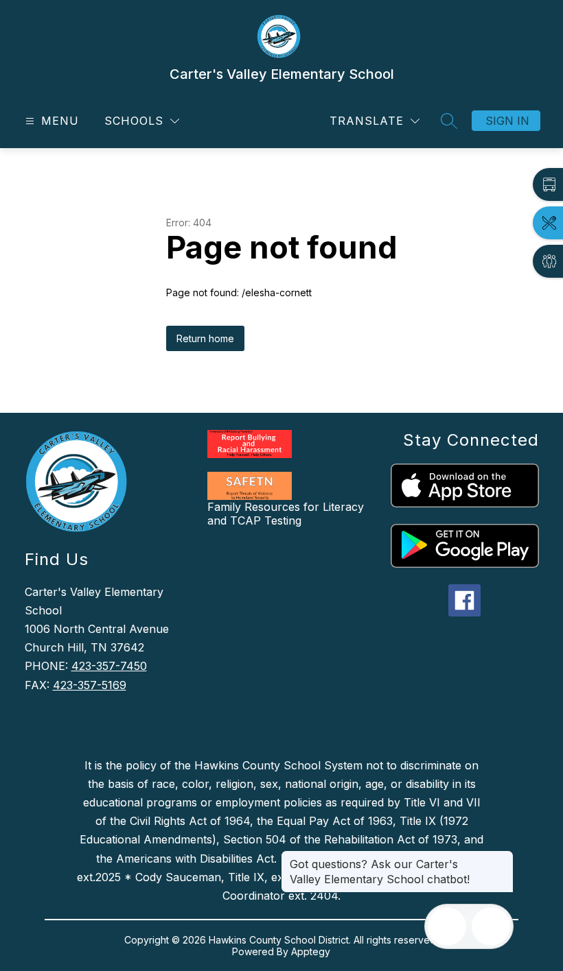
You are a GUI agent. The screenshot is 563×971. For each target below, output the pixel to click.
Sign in (507, 121)
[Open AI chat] (491, 926)
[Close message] (502, 857)
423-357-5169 (89, 685)
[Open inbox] (447, 926)
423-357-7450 (109, 666)
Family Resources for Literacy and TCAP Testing (285, 513)
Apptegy (310, 951)
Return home (205, 338)
